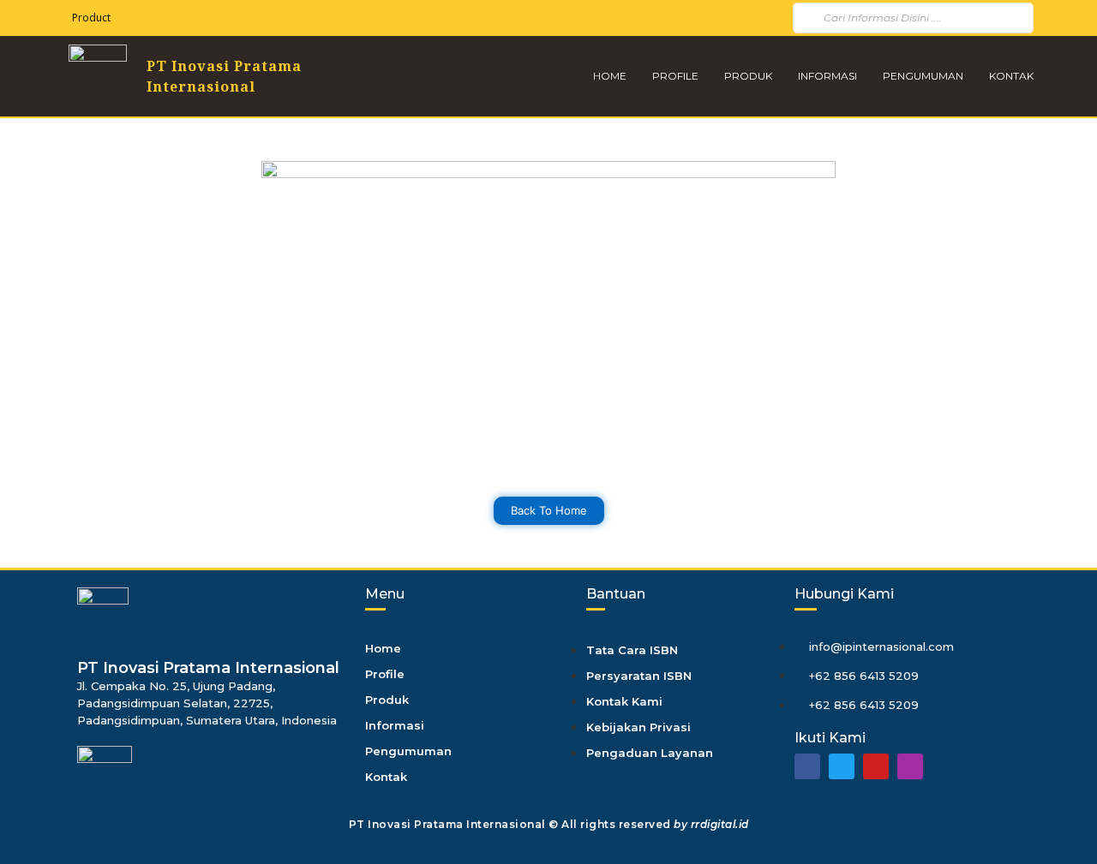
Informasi (827, 75)
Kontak (1011, 75)
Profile (675, 75)
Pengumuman (923, 75)
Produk (748, 75)
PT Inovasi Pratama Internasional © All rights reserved (549, 824)
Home (609, 75)
